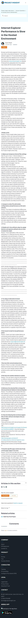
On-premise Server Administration (9, 12)
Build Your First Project (9, 516)
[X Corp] (4, 487)
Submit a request (17, 503)
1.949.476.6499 (6, 598)
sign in (6, 530)
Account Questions (20, 10)
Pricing (3, 556)
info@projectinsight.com (9, 600)
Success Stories (5, 561)
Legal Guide (4, 581)
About (2, 544)
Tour (2, 559)
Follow (4, 47)
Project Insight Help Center (7, 10)
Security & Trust (5, 586)
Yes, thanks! (5, 495)
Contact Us (4, 548)
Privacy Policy (5, 584)
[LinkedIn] (6, 487)
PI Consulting (4, 571)
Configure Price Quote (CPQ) (9, 573)
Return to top (4, 508)
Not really (14, 495)
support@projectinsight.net (18, 341)
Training (3, 569)
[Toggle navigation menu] (25, 2)
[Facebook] (2, 487)
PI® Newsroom (5, 546)
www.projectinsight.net (15, 61)
